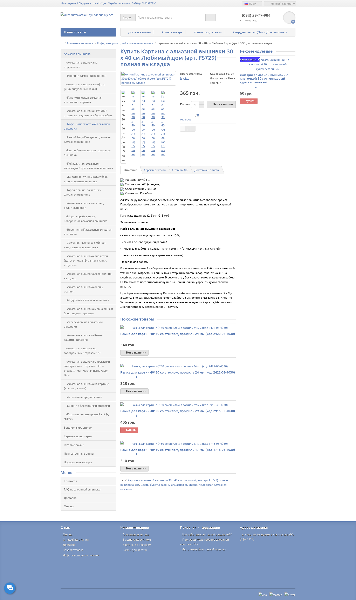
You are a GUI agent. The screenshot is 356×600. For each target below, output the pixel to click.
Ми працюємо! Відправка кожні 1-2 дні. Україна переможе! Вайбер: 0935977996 (108, 3)
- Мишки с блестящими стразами (87, 405)
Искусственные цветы (79, 453)
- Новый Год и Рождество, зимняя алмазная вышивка (87, 139)
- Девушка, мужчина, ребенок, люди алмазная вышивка (85, 245)
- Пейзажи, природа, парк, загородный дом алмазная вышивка (88, 165)
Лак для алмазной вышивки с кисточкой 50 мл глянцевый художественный (264, 78)
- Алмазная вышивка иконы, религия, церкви (84, 205)
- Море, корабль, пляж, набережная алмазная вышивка (85, 218)
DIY (137, 484)
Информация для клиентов (81, 555)
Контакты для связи (208, 32)
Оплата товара (172, 32)
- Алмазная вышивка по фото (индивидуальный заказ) (84, 86)
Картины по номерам (78, 436)
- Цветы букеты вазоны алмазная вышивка (87, 152)
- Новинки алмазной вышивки (85, 75)
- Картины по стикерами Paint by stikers (86, 416)
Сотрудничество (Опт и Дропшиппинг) (260, 32)
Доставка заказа (139, 32)
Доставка (70, 498)
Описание (130, 170)
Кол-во (185, 104)
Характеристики (155, 170)
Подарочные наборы (78, 462)
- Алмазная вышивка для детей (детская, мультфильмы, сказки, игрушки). (86, 260)
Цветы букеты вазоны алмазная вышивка (169, 484)
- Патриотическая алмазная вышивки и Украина (83, 99)
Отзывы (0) (180, 170)
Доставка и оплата (206, 170)
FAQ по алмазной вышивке (82, 489)
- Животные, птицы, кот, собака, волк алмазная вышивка (86, 179)
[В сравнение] (193, 129)
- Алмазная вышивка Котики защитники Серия (84, 337)
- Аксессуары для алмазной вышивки (83, 324)
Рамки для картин (135, 550)
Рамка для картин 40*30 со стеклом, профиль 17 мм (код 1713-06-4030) (177, 449)
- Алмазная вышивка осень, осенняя (83, 289)
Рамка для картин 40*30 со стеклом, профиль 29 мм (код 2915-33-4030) (177, 410)
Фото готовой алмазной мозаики (204, 549)
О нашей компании (76, 539)
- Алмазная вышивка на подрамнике (80, 64)
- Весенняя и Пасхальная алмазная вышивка (88, 232)
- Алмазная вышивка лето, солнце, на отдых (88, 276)
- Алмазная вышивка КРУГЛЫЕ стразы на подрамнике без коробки (88, 113)
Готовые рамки (74, 445)
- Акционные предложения (83, 397)
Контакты (70, 481)
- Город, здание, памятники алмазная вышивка (82, 192)
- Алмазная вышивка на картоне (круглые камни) (86, 386)
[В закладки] (188, 129)
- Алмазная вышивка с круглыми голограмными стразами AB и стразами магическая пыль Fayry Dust (87, 368)
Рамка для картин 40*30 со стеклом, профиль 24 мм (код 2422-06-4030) (177, 333)
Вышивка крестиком (78, 427)
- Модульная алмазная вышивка (86, 300)
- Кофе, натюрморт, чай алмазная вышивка (87, 126)
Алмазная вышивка (77, 53)
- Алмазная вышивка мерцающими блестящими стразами (88, 311)
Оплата (69, 506)
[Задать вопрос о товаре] (182, 129)
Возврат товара (73, 550)
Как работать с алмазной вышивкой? (207, 534)
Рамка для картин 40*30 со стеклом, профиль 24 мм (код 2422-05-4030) (177, 372)
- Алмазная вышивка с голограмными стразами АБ (82, 350)
